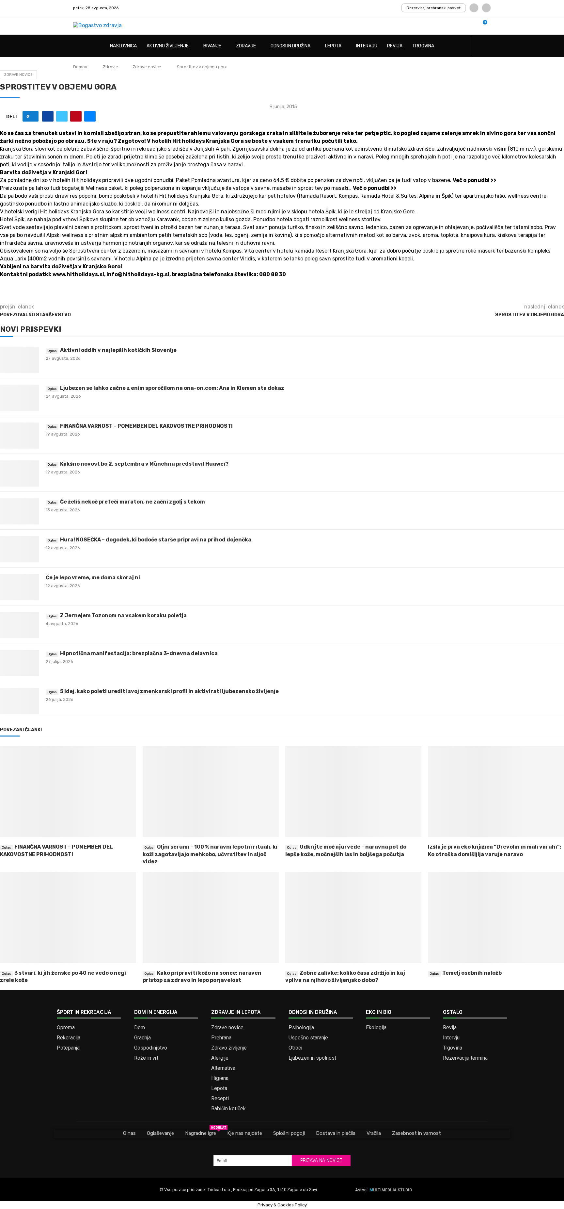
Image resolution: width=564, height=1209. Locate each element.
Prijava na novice (321, 1160)
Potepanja (68, 1048)
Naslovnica (123, 46)
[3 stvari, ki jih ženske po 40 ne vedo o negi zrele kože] (68, 917)
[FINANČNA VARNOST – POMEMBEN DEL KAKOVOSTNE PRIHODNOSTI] (19, 435)
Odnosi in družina (290, 46)
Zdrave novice (147, 66)
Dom (139, 1027)
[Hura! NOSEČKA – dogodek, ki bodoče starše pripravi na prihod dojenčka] (19, 549)
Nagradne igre (200, 1133)
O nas (129, 1133)
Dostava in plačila (335, 1133)
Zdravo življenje (229, 1048)
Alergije (219, 1058)
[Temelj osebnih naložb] (496, 917)
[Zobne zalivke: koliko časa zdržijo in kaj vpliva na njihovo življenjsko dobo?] (353, 917)
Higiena (219, 1078)
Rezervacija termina (465, 1058)
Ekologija (376, 1027)
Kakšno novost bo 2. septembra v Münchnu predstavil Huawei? (144, 464)
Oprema (66, 1027)
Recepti (220, 1098)
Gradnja (142, 1037)
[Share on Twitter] (62, 116)
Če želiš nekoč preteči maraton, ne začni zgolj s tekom (132, 502)
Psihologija (301, 1027)
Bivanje (212, 46)
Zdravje (246, 46)
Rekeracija (68, 1037)
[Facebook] (473, 7)
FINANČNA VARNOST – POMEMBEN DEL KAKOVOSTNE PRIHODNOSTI (146, 426)
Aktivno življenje (168, 46)
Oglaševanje (160, 1133)
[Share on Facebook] (48, 116)
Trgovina (423, 46)
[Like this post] (33, 116)
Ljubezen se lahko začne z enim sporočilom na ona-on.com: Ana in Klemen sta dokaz (172, 388)
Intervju (366, 46)
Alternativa (223, 1068)
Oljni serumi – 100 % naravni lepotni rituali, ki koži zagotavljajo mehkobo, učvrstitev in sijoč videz (210, 854)
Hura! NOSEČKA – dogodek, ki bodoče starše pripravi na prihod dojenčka (155, 540)
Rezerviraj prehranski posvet (434, 8)
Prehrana (221, 1037)
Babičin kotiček (228, 1108)
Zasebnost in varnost (416, 1133)
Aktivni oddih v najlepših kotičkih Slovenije (118, 350)
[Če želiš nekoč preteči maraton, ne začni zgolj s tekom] (19, 511)
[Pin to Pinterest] (76, 116)
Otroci (295, 1048)
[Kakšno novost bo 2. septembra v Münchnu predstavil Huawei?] (19, 473)
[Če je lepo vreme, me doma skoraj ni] (19, 587)
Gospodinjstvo (150, 1048)
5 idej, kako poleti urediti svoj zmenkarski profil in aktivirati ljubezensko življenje (169, 691)
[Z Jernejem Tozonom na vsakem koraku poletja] (19, 625)
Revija (394, 46)
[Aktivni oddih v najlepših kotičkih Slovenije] (19, 360)
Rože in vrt (146, 1058)
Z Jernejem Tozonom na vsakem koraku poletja (123, 615)
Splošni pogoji (289, 1133)
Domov (80, 66)
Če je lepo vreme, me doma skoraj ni (93, 577)
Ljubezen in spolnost (312, 1058)
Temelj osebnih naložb (472, 973)
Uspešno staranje (308, 1037)
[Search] (487, 46)
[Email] (486, 7)
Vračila (374, 1133)
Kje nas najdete (244, 1133)
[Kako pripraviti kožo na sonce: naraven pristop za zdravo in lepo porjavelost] (211, 917)
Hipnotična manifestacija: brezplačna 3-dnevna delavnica (139, 653)
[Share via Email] (90, 116)
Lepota (333, 46)
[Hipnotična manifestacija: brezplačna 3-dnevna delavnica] (19, 663)
